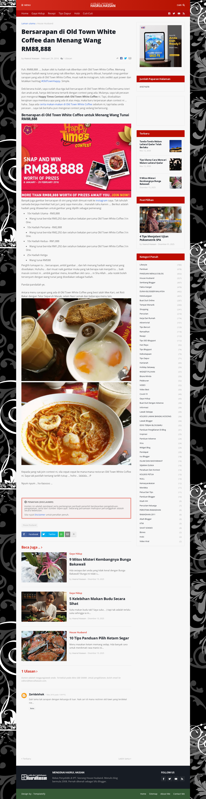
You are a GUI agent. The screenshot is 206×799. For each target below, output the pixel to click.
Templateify (39, 793)
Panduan (161, 269)
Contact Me (179, 793)
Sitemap (153, 793)
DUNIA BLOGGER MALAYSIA (161, 291)
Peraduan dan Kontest (161, 469)
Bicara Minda (161, 376)
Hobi (77, 13)
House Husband (45, 23)
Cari (179, 5)
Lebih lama (124, 758)
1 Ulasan (67, 58)
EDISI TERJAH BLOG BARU (161, 425)
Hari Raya (161, 345)
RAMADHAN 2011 (161, 514)
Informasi (161, 407)
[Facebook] (121, 58)
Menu (27, 5)
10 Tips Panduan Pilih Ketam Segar (99, 638)
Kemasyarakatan (161, 483)
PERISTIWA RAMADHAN (161, 510)
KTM (161, 523)
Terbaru (27, 758)
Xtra (161, 443)
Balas (32, 708)
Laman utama (28, 23)
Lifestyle (161, 264)
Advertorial (161, 322)
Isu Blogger (161, 456)
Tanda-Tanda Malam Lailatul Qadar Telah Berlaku (151, 144)
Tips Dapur (65, 13)
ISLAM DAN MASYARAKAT (161, 461)
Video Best (161, 389)
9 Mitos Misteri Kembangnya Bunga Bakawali (100, 561)
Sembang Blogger (161, 282)
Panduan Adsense (161, 438)
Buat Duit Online (161, 300)
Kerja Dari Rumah (161, 318)
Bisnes (161, 532)
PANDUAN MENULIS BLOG (161, 273)
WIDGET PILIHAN (161, 371)
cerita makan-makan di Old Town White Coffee (66, 104)
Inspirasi (161, 434)
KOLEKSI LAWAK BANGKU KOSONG (161, 416)
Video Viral (161, 541)
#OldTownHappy (50, 81)
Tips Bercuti (161, 327)
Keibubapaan (161, 354)
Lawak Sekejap (161, 411)
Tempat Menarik (161, 304)
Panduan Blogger (161, 496)
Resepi (51, 13)
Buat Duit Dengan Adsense (161, 403)
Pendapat (161, 452)
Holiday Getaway (161, 367)
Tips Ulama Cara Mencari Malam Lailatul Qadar (153, 161)
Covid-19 (161, 394)
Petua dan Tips (161, 492)
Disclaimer (40, 514)
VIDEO (161, 385)
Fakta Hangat (161, 287)
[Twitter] (125, 58)
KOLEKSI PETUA (161, 474)
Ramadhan (161, 331)
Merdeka (161, 487)
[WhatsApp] (61, 534)
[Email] (130, 58)
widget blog (161, 447)
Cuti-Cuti (88, 13)
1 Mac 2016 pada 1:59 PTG (56, 694)
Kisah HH (161, 501)
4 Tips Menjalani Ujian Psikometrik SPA (154, 238)
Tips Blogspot (161, 349)
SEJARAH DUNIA (161, 465)
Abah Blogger (161, 519)
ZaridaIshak (36, 694)
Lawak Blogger (161, 420)
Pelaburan (161, 380)
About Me (165, 793)
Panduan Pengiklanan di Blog (161, 429)
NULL (161, 478)
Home (24, 13)
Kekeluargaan (161, 296)
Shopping (161, 309)
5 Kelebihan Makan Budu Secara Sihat (97, 601)
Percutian (161, 313)
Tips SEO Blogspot (161, 340)
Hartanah (161, 362)
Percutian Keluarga (161, 505)
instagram (102, 200)
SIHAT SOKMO (161, 527)
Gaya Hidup (38, 13)
